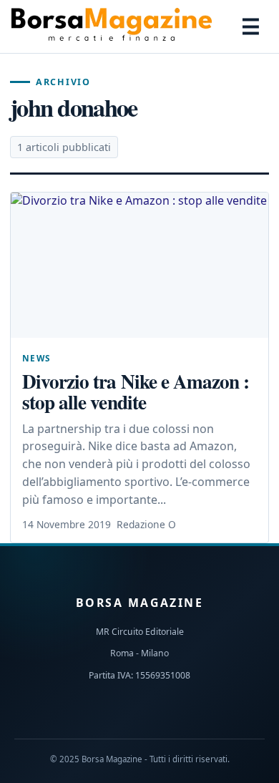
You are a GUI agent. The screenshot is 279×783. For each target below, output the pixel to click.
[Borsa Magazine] (111, 26)
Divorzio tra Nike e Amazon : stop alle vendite (135, 391)
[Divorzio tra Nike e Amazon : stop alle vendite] (139, 265)
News (37, 358)
